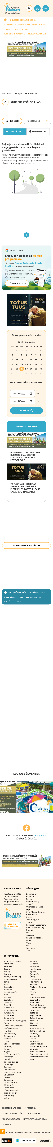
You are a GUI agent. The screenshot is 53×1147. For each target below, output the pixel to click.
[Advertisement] (26, 211)
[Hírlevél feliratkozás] (2, 1131)
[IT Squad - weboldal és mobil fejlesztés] (44, 1140)
